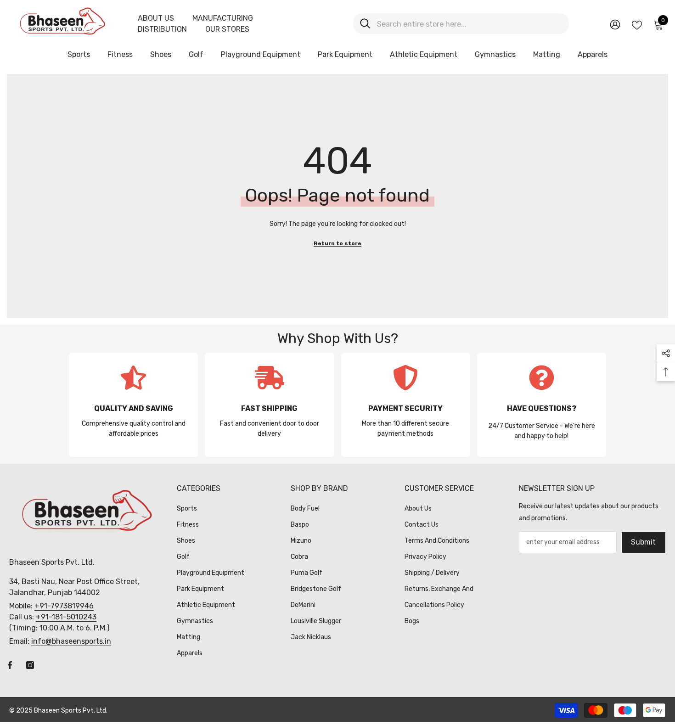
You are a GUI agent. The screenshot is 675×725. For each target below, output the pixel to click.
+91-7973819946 (64, 605)
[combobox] (469, 23)
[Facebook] (10, 665)
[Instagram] (30, 665)
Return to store (337, 243)
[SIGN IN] (615, 24)
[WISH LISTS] (637, 24)
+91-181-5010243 (66, 617)
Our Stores (227, 29)
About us (156, 18)
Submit (643, 542)
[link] (133, 405)
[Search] (461, 23)
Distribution (162, 29)
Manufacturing (222, 18)
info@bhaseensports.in (71, 641)
